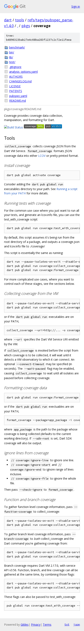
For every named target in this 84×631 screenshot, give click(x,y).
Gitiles (25, 624)
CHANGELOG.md (20, 81)
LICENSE (15, 86)
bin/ (11, 52)
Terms (47, 624)
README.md (17, 101)
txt (66, 624)
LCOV (41, 156)
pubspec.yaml (18, 96)
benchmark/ (17, 47)
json (76, 624)
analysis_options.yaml (23, 72)
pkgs (25, 25)
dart (8, 19)
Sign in (75, 6)
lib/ (11, 57)
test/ (12, 62)
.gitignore (15, 67)
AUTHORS (16, 76)
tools (19, 19)
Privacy (35, 624)
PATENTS (15, 91)
